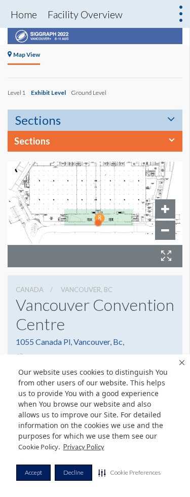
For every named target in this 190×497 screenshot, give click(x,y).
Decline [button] (73, 472)
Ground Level (88, 92)
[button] (129, 473)
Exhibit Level (48, 92)
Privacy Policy (83, 447)
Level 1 (17, 92)
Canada (30, 290)
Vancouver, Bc (86, 290)
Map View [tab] (26, 54)
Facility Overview (85, 14)
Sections (38, 120)
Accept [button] (33, 472)
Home (24, 14)
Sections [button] (32, 141)
